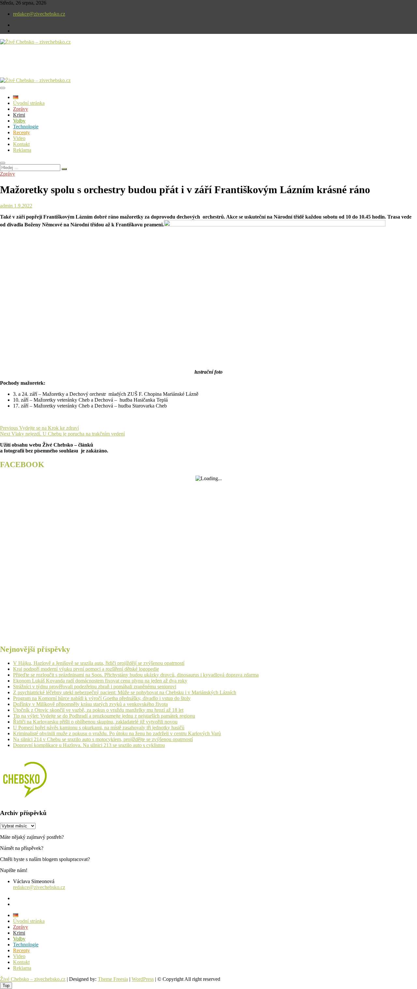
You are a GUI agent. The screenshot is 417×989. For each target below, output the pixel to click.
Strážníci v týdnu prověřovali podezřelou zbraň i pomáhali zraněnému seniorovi (94, 686)
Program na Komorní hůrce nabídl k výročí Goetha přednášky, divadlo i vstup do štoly (102, 698)
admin (6, 205)
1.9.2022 (22, 205)
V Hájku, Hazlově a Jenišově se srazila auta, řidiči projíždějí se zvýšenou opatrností (98, 663)
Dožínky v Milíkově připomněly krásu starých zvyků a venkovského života (90, 704)
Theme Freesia (113, 979)
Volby (19, 120)
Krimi (19, 115)
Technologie (25, 126)
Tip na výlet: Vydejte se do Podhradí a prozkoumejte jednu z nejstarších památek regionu (104, 716)
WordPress (143, 979)
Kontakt (21, 144)
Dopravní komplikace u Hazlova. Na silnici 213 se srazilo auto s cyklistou (89, 745)
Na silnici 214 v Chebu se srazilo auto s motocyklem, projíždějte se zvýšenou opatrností (103, 739)
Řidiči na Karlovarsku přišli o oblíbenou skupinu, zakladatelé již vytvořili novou (95, 721)
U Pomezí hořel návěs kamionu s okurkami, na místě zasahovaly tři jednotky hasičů (98, 727)
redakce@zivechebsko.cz (39, 14)
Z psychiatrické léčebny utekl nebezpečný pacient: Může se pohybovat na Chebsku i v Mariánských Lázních (124, 692)
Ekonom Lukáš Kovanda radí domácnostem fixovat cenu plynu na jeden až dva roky (100, 680)
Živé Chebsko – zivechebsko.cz (32, 979)
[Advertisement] (76, 66)
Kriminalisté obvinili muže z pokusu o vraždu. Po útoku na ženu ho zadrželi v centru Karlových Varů (117, 733)
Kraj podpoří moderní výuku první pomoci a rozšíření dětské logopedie (86, 669)
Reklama (22, 150)
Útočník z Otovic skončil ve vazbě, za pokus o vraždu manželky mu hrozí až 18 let (98, 710)
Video (19, 138)
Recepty (21, 132)
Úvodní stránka (29, 103)
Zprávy (20, 109)
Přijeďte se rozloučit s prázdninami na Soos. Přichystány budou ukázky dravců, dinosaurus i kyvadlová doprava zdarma (136, 675)
